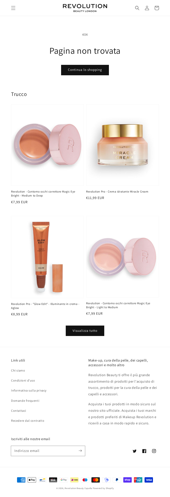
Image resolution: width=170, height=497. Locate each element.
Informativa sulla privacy (28, 390)
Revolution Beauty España (78, 488)
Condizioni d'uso (23, 380)
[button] (13, 8)
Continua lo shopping (85, 70)
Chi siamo (18, 370)
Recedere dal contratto (27, 421)
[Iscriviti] (80, 451)
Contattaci (18, 411)
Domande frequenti (25, 401)
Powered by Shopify (103, 488)
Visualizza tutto (85, 330)
